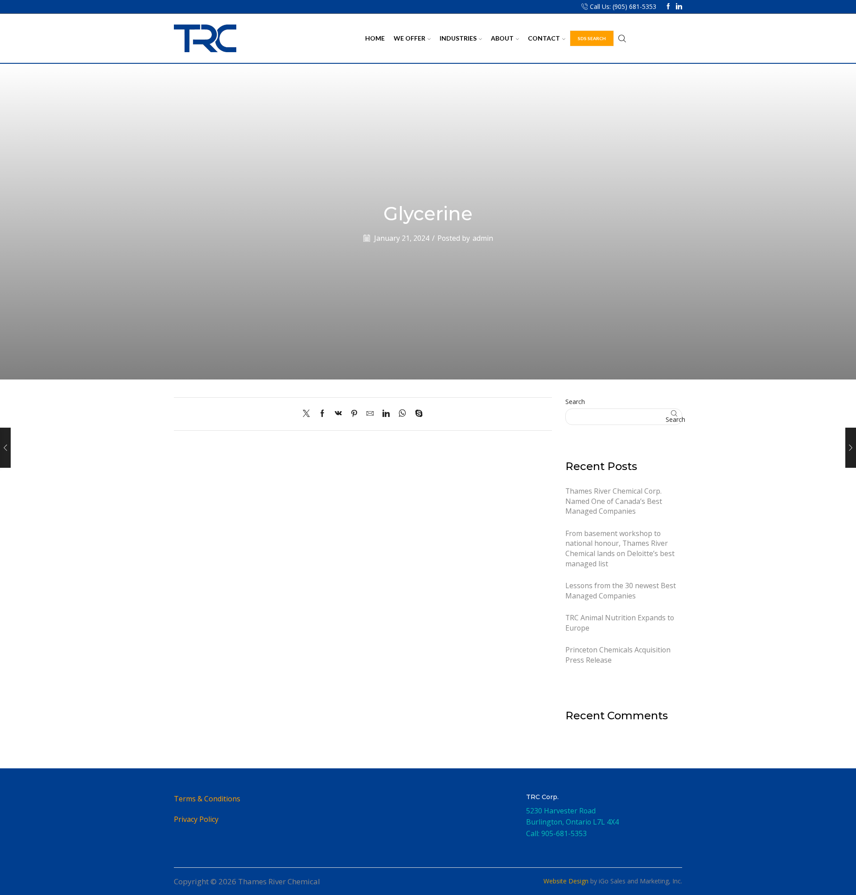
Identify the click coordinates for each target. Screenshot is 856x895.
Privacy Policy (196, 819)
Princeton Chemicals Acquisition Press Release (618, 655)
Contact (544, 38)
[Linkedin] (679, 6)
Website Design (565, 881)
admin (483, 238)
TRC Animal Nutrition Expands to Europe (619, 623)
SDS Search (592, 38)
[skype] (417, 414)
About (502, 38)
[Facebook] (668, 6)
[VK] (338, 414)
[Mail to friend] (370, 414)
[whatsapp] (402, 414)
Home (375, 38)
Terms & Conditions (207, 799)
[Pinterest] (354, 414)
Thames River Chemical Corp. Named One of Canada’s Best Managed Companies (613, 501)
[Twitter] (308, 414)
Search (575, 401)
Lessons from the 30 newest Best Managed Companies (620, 591)
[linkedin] (386, 414)
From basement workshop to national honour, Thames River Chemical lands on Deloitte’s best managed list (620, 548)
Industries (458, 38)
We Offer (409, 38)
